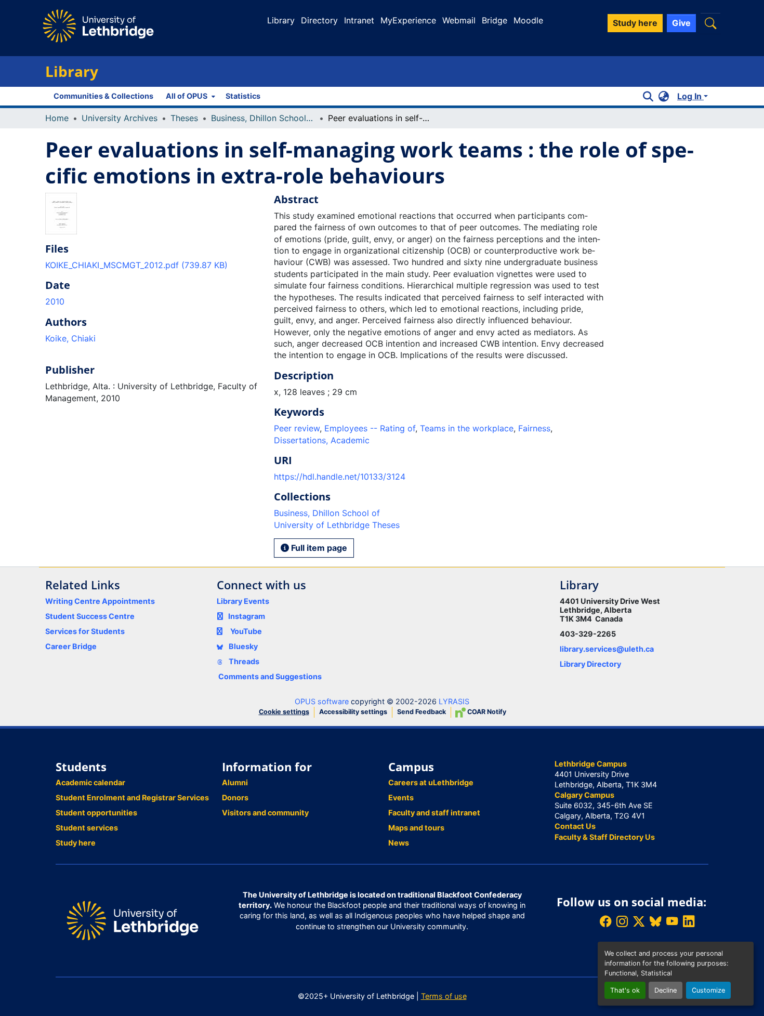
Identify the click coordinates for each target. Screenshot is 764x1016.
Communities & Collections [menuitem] (103, 95)
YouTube (246, 631)
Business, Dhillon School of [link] (263, 118)
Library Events (243, 601)
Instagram (246, 616)
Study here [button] (635, 23)
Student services (87, 827)
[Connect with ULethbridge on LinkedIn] (688, 921)
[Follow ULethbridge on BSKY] (655, 921)
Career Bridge (71, 646)
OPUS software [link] (322, 701)
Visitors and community (265, 812)
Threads (243, 661)
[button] (710, 23)
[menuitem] (189, 96)
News (398, 842)
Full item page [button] (318, 548)
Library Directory (590, 663)
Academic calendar (90, 782)
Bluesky (242, 646)
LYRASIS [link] (454, 701)
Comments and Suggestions (270, 676)
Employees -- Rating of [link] (369, 428)
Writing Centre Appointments (100, 601)
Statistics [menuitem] (243, 95)
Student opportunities (96, 812)
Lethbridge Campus (591, 763)
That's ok (625, 990)
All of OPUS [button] (186, 95)
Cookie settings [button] (284, 712)
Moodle (528, 20)
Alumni (235, 782)
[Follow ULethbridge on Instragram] (622, 921)
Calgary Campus (584, 794)
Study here (76, 842)
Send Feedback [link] (421, 712)
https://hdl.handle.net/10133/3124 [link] (339, 476)
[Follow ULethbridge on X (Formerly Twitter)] (638, 921)
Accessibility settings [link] (353, 712)
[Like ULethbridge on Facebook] (605, 921)
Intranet (359, 20)
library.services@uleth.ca (607, 648)
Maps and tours (416, 827)
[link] (153, 265)
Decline (665, 990)
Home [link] (57, 118)
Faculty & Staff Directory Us (605, 837)
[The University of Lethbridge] (132, 919)
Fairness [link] (534, 428)
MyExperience (408, 20)
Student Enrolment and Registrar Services (132, 797)
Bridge (494, 20)
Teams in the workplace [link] (466, 428)
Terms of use (444, 996)
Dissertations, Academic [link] (322, 440)
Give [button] (681, 23)
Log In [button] (690, 96)
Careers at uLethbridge (430, 782)
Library (281, 20)
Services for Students (85, 631)
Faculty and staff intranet (434, 812)
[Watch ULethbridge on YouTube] (672, 921)
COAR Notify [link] (486, 712)
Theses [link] (184, 118)
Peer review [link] (297, 428)
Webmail (459, 20)
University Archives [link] (119, 118)
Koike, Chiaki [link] (70, 338)
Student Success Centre (90, 616)
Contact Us (575, 826)
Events (401, 797)
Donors (235, 797)
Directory (319, 20)
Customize (708, 990)
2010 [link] (54, 301)
